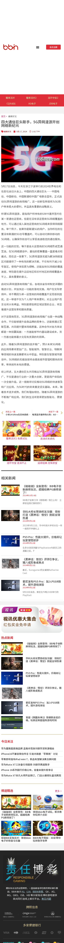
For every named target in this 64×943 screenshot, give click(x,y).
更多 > (58, 791)
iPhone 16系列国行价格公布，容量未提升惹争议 (27, 770)
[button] (37, 47)
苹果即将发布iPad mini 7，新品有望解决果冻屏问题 (28, 759)
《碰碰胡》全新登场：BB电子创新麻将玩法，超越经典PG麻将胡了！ (42, 489)
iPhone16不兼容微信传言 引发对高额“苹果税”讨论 (29, 754)
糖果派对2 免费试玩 (16, 438)
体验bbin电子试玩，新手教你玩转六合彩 (47, 813)
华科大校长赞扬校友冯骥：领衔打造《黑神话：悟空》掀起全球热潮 (41, 515)
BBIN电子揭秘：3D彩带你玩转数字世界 (47, 839)
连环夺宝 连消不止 (16, 463)
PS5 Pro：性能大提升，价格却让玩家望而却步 (42, 538)
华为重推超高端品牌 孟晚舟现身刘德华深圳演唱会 (27, 748)
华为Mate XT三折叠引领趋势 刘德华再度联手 (25, 764)
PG (23, 891)
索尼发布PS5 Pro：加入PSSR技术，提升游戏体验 (42, 583)
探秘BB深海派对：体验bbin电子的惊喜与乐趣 (16, 839)
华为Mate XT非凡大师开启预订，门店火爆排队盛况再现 (31, 775)
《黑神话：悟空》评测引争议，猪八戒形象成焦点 (41, 560)
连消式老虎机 (47, 438)
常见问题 (46, 898)
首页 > (4, 116)
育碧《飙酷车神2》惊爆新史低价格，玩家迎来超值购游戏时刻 (43, 719)
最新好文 (12, 116)
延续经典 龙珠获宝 (47, 463)
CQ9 (28, 891)
